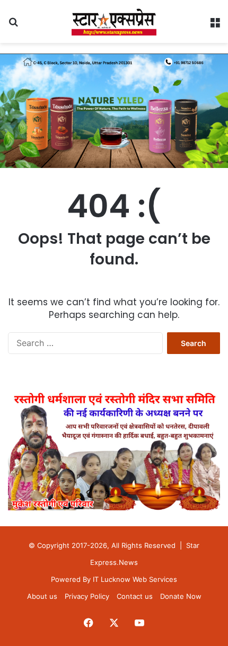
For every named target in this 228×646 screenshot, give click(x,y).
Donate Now (180, 596)
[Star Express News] (114, 21)
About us (42, 596)
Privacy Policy (87, 596)
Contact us (135, 596)
